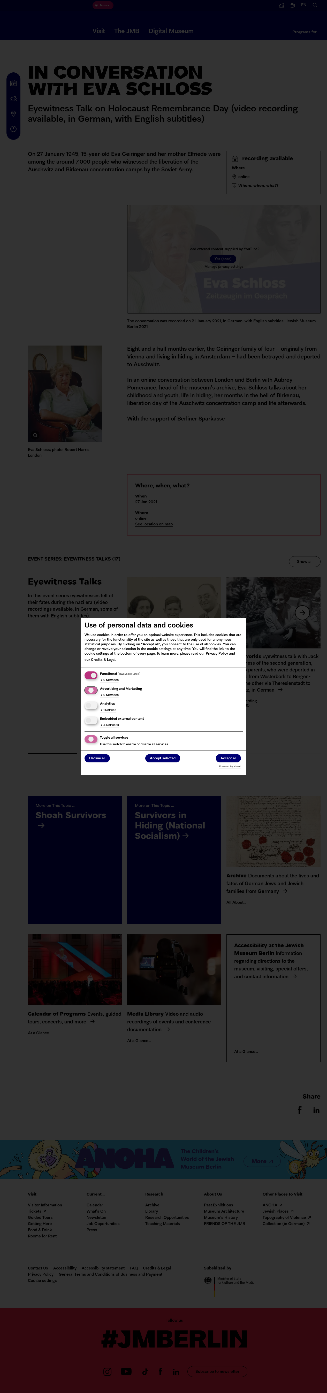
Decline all (97, 758)
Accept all (228, 758)
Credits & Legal (103, 660)
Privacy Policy (217, 653)
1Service (108, 710)
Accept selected (163, 758)
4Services (109, 725)
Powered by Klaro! (230, 767)
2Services (109, 680)
